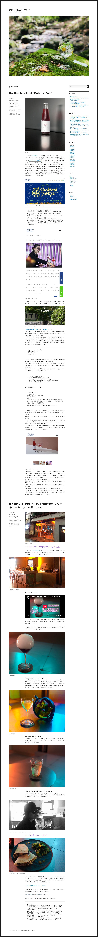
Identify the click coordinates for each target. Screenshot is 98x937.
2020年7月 (72, 164)
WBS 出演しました (73, 96)
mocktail (15, 106)
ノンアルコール (13, 521)
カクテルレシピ (13, 110)
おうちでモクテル (73, 178)
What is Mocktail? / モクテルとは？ (78, 128)
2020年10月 (72, 160)
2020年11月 (72, 159)
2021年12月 (72, 155)
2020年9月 (72, 162)
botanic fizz (14, 102)
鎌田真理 (34, 155)
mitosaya (11, 106)
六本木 (10, 526)
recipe (10, 519)
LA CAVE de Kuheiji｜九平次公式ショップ (35, 885)
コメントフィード (73, 198)
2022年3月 (72, 152)
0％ (9, 516)
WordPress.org (73, 199)
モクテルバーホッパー (15, 113)
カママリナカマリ (36, 550)
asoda (10, 102)
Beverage (11, 100)
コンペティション (73, 181)
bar (9, 514)
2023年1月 (72, 146)
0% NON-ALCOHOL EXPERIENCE (34, 895)
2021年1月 (72, 157)
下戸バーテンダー (12, 114)
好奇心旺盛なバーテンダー (20, 10)
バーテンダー (15, 111)
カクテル (19, 519)
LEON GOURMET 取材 (74, 100)
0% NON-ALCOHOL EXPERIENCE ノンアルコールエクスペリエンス (35, 505)
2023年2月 (72, 145)
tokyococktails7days (13, 109)
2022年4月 (72, 150)
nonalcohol (11, 107)
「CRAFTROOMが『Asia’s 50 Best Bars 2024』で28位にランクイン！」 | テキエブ (79, 122)
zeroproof (14, 519)
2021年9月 (72, 156)
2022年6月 (72, 148)
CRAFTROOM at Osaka (75, 116)
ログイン (72, 195)
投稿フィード (72, 196)
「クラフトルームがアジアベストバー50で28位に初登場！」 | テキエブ (79, 126)
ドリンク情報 (72, 182)
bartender (13, 516)
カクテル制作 (16, 100)
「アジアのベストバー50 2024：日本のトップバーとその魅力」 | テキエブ (79, 117)
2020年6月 (72, 166)
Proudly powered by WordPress (27, 930)
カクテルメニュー (12, 520)
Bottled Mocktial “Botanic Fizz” (30, 93)
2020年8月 (72, 163)
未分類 (71, 185)
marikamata (17, 104)
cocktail (17, 516)
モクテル (13, 523)
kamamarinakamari (13, 103)
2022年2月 (72, 153)
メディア (72, 184)
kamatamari (11, 104)
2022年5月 (72, 149)
